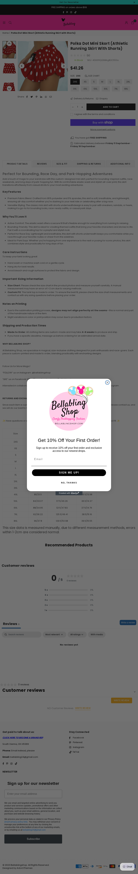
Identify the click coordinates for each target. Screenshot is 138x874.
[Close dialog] (107, 382)
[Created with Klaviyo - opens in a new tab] (69, 493)
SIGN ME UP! (69, 472)
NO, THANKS (69, 483)
